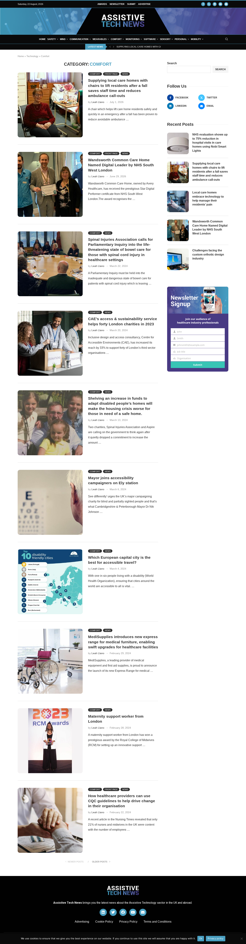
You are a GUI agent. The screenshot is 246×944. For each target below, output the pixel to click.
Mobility (196, 39)
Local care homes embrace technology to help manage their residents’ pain (208, 198)
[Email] (226, 4)
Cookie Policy (104, 921)
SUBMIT (131, 4)
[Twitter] (209, 4)
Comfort (116, 39)
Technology (32, 56)
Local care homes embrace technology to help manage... (152, 47)
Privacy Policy (128, 921)
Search (172, 63)
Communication (79, 39)
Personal (181, 39)
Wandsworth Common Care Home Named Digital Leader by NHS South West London (121, 165)
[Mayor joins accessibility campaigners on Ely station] (50, 502)
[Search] (226, 39)
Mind (63, 39)
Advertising (82, 921)
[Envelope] (142, 912)
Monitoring (133, 39)
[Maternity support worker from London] (50, 740)
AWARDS (102, 4)
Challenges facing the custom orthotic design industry (208, 254)
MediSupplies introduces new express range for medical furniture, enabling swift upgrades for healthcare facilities (123, 642)
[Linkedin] (215, 4)
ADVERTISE (144, 4)
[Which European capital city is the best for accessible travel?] (50, 581)
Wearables (100, 39)
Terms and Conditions (157, 921)
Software (150, 39)
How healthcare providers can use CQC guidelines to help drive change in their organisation (121, 801)
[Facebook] (203, 4)
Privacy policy (215, 938)
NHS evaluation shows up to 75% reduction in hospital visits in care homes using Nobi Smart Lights (210, 142)
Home (42, 39)
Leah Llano (97, 102)
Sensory (165, 39)
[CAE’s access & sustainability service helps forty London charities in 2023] (50, 343)
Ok (200, 938)
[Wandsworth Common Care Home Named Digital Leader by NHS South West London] (50, 184)
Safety (51, 39)
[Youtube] (220, 4)
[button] (110, 47)
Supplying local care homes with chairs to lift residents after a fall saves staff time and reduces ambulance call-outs (210, 171)
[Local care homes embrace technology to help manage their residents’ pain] (178, 201)
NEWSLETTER (117, 4)
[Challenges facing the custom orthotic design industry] (178, 259)
